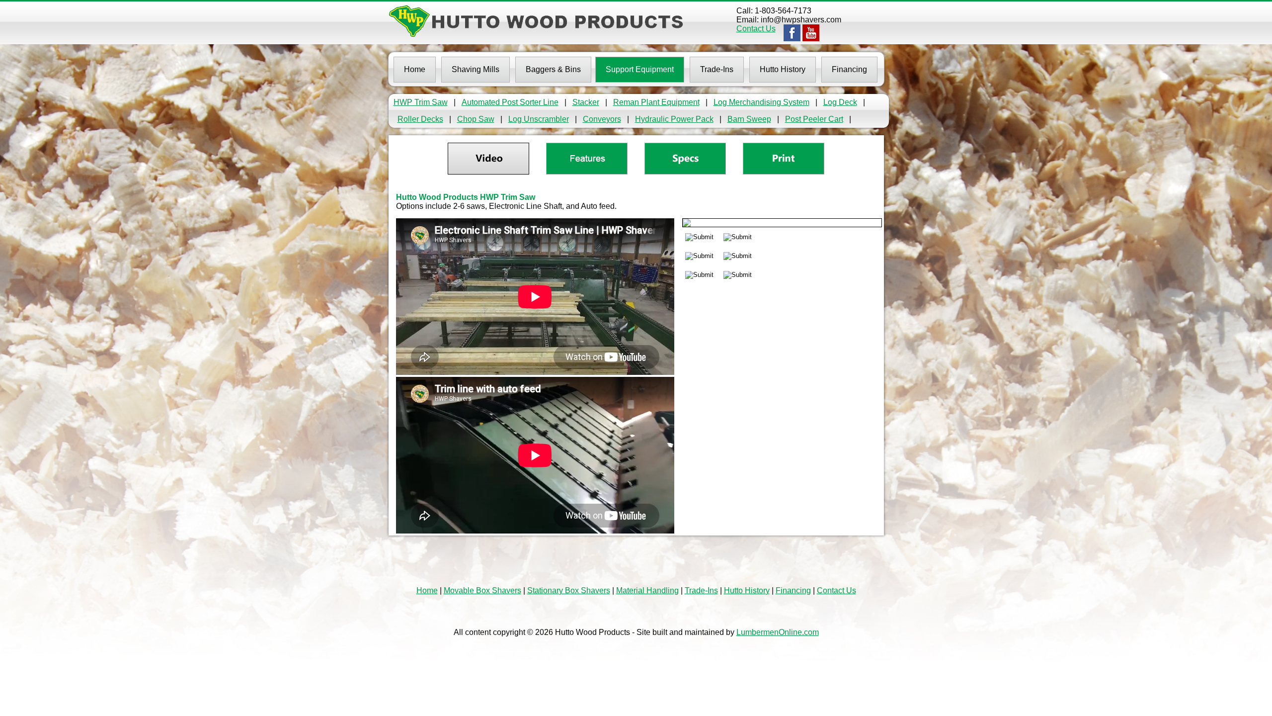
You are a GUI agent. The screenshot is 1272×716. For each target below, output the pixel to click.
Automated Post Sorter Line (510, 102)
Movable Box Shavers (482, 590)
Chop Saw (475, 119)
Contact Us (756, 28)
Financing (793, 590)
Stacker (585, 102)
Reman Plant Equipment (656, 102)
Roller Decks (420, 119)
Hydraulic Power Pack (674, 119)
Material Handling (647, 590)
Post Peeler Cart (814, 119)
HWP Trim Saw (421, 102)
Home (427, 590)
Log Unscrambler (538, 119)
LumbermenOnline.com (777, 632)
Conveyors (602, 119)
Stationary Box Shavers (568, 590)
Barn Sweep (749, 119)
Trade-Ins (701, 590)
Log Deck (840, 102)
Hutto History (747, 590)
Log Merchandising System (761, 102)
